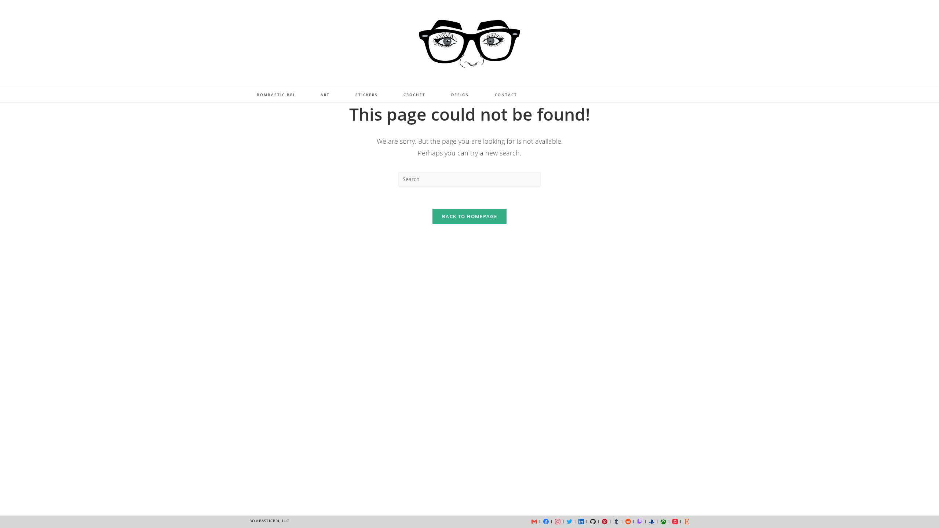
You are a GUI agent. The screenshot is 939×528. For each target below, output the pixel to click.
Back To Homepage (469, 216)
